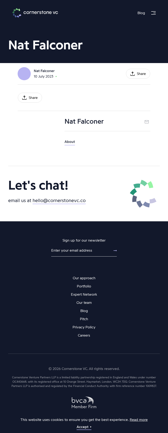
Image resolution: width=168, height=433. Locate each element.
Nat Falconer (44, 71)
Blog (141, 13)
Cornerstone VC (35, 13)
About (70, 141)
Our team (84, 302)
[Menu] (153, 13)
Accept (83, 427)
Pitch (84, 319)
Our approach (84, 278)
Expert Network (84, 294)
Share (141, 73)
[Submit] (113, 250)
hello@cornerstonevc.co (59, 200)
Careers (84, 335)
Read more (139, 419)
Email (146, 121)
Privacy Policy (84, 327)
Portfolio (84, 286)
